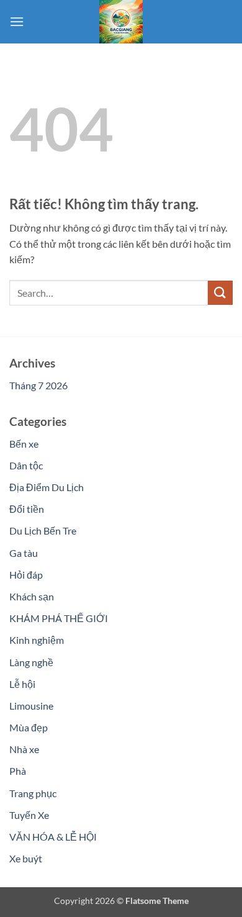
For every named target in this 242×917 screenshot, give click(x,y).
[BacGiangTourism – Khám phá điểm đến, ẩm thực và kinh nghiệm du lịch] (121, 21)
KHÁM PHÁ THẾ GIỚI (58, 618)
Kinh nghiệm (36, 640)
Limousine (31, 705)
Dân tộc (26, 465)
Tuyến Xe (29, 815)
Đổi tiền (26, 509)
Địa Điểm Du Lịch (46, 487)
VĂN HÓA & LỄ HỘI (53, 836)
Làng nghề (31, 662)
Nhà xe (24, 749)
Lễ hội (22, 684)
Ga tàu (23, 553)
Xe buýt (25, 858)
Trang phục (32, 793)
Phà (17, 771)
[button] (16, 21)
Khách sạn (31, 596)
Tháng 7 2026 (38, 385)
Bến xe (23, 443)
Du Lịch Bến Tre (42, 530)
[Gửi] (220, 293)
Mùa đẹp (28, 727)
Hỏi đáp (26, 574)
